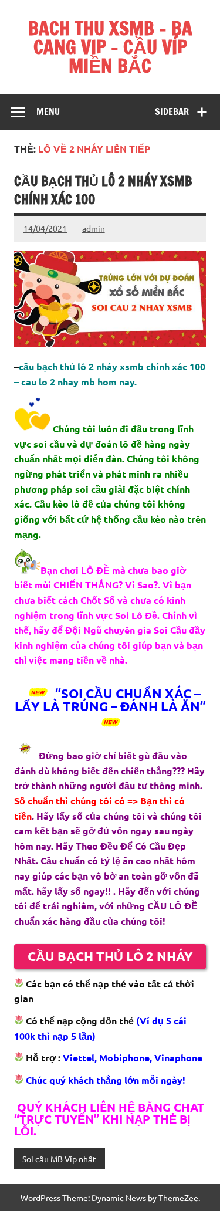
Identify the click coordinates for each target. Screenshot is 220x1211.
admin (93, 228)
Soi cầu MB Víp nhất (59, 1159)
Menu (48, 111)
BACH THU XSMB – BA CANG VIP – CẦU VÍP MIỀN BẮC (110, 47)
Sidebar (172, 111)
